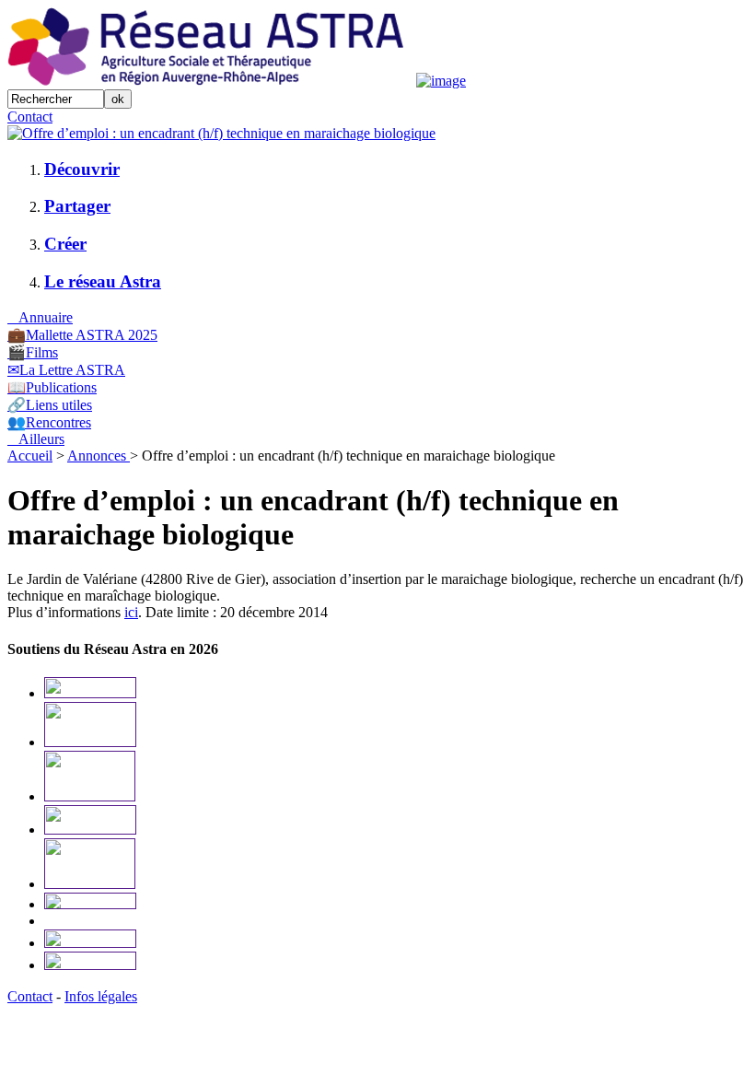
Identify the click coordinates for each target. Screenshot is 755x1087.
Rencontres (49, 422)
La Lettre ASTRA (66, 370)
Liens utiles (49, 405)
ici (131, 612)
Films (32, 352)
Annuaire (40, 317)
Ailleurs (35, 439)
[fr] (221, 133)
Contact (29, 116)
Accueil (29, 455)
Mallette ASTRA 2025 (82, 335)
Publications (52, 387)
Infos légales (100, 996)
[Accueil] (209, 80)
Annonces (98, 455)
